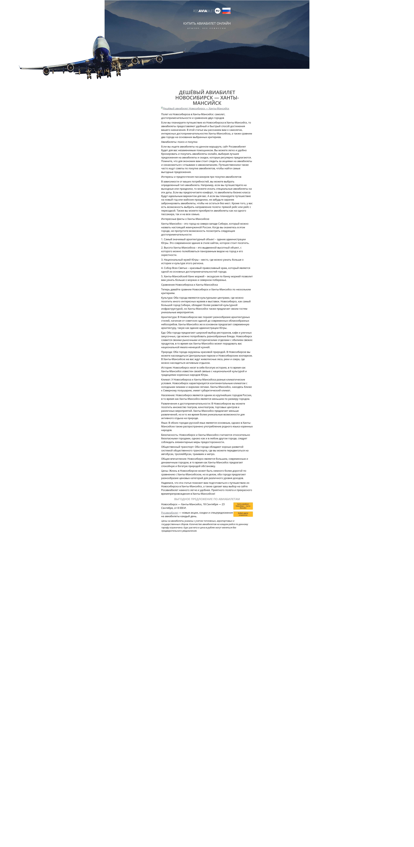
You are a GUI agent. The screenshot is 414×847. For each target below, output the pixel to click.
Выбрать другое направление (243, 514)
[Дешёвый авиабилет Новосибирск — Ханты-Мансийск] (207, 108)
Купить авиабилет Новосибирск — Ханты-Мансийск (243, 506)
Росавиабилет (169, 512)
